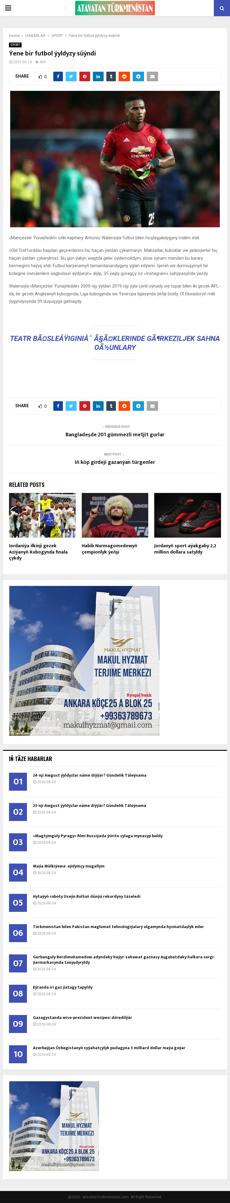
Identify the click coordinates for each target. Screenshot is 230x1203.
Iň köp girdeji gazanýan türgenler (115, 462)
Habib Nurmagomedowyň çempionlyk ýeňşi (109, 549)
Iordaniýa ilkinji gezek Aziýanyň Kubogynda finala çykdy (38, 552)
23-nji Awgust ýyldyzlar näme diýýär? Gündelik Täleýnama (89, 805)
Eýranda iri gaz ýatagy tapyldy (63, 987)
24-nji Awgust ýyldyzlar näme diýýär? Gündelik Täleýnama (89, 775)
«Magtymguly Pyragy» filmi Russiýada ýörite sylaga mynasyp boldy (98, 835)
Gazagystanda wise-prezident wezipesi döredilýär (82, 1017)
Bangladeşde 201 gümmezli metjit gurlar (115, 434)
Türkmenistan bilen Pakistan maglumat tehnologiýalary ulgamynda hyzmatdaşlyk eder (118, 926)
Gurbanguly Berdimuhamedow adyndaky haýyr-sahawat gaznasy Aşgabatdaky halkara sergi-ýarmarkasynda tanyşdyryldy (124, 960)
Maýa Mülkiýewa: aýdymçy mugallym (69, 866)
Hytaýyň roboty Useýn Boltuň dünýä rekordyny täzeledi (86, 896)
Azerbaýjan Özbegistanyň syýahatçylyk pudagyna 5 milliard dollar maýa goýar (109, 1047)
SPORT (15, 44)
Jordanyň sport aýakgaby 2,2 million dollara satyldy (185, 549)
